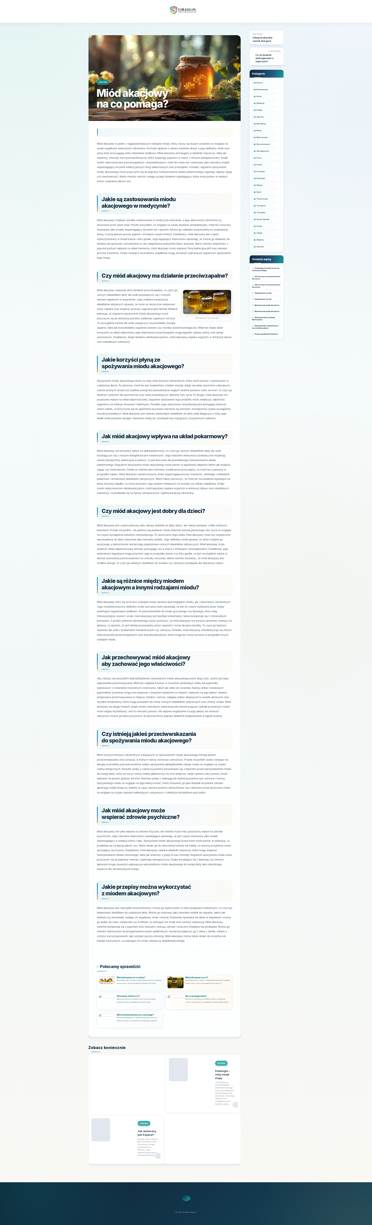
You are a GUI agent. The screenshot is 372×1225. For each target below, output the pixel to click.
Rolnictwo (260, 178)
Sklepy (259, 185)
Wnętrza (260, 240)
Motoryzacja (262, 137)
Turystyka (260, 212)
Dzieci (259, 96)
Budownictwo (262, 90)
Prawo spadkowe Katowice (266, 334)
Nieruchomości (263, 144)
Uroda (259, 226)
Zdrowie (103, 82)
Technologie (262, 199)
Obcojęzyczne (262, 151)
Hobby (259, 110)
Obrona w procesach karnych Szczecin (266, 277)
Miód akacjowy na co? (196, 977)
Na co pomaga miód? (196, 996)
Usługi (259, 233)
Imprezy (260, 117)
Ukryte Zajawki (262, 219)
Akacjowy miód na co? (128, 996)
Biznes (259, 83)
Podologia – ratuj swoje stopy (222, 1074)
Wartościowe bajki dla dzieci (267, 305)
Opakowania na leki (263, 293)
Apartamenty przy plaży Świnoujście (263, 318)
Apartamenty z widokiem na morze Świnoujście (265, 327)
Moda (258, 131)
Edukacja (260, 103)
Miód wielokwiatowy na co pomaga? (135, 1015)
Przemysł (260, 171)
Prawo (259, 165)
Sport (258, 192)
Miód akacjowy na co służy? (131, 977)
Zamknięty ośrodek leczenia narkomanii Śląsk (265, 269)
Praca (259, 158)
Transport (260, 206)
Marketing (261, 124)
